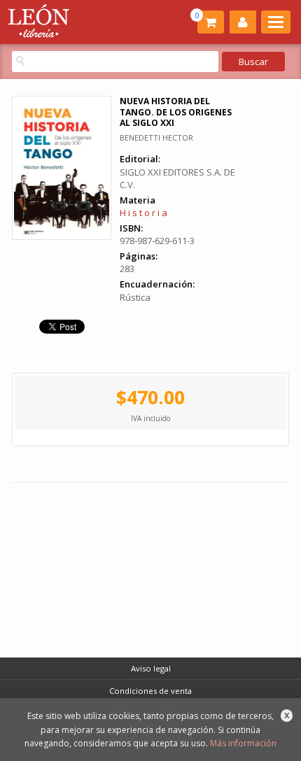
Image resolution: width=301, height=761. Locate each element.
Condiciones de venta (150, 690)
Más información (243, 743)
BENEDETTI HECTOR (156, 137)
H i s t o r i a (143, 212)
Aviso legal (151, 668)
